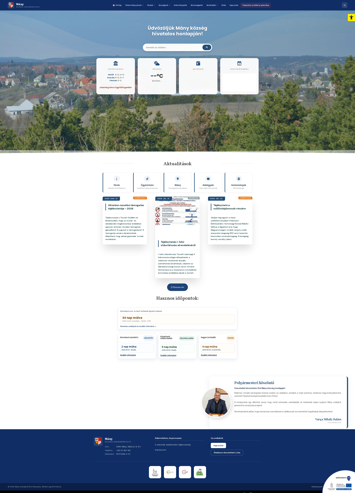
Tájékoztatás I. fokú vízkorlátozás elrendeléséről (178, 243)
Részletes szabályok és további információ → (138, 326)
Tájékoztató (140, 198)
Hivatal (150, 5)
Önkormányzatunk (133, 5)
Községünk (163, 5)
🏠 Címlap (117, 5)
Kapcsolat (234, 5)
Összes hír (178, 287)
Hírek (223, 5)
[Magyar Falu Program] (155, 472)
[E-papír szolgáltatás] (185, 472)
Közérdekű (211, 5)
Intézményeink (180, 5)
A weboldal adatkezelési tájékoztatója (173, 445)
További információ (128, 355)
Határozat (193, 198)
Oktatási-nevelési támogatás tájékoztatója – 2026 (126, 207)
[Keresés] (344, 5)
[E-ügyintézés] (170, 472)
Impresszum (160, 450)
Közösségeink (197, 5)
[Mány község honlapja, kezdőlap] (98, 441)
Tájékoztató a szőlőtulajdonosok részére (229, 207)
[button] (351, 17)
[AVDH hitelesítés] (200, 472)
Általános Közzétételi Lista (227, 452)
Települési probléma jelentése (255, 5)
